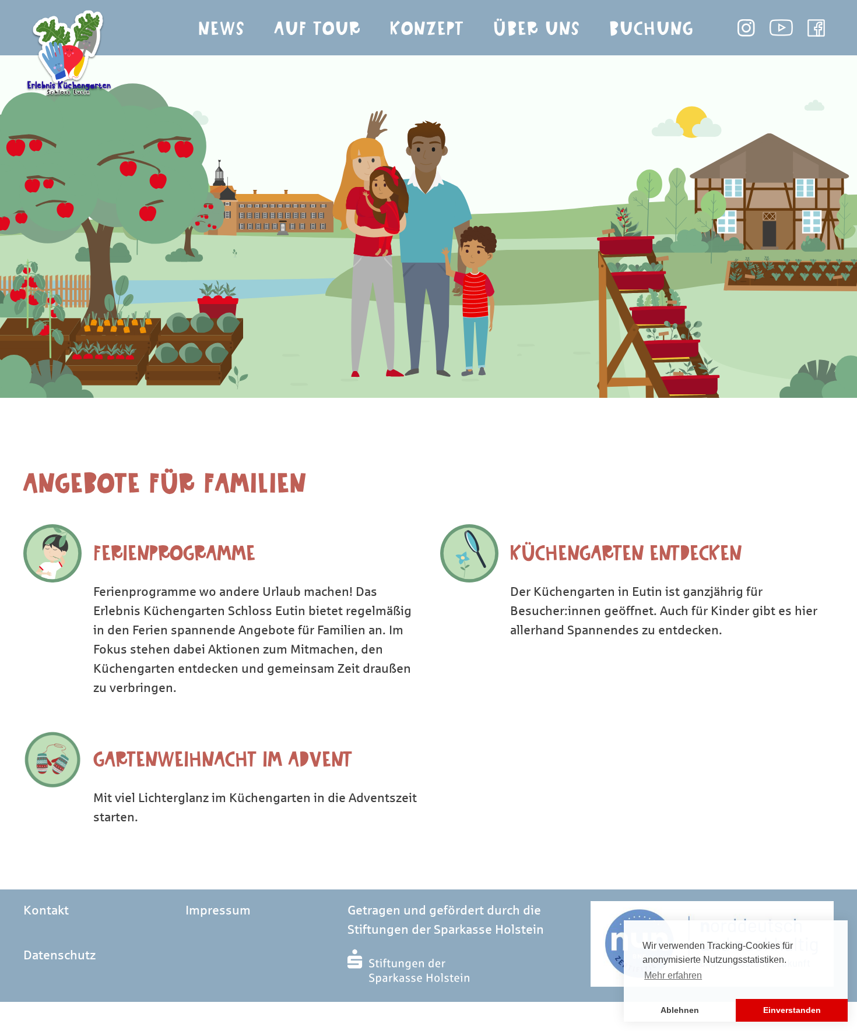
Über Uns (536, 29)
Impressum (218, 910)
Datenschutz (59, 955)
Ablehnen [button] (680, 1010)
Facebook (816, 28)
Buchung (651, 29)
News (221, 29)
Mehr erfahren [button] (673, 975)
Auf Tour (317, 29)
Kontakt (46, 910)
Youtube (781, 28)
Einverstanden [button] (792, 1010)
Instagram (746, 28)
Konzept (427, 29)
